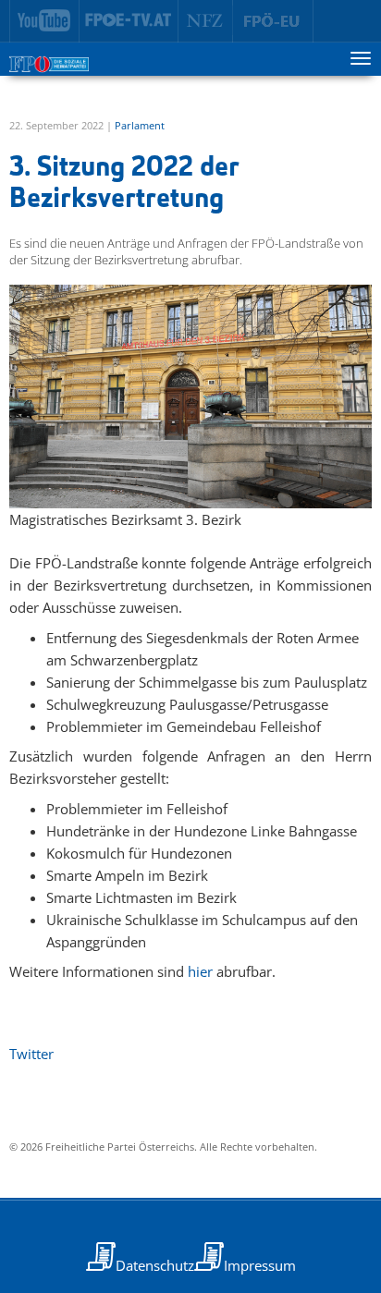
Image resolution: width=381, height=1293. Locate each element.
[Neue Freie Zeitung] (205, 21)
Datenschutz (155, 1265)
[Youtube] (44, 21)
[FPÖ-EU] (273, 21)
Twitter (31, 1053)
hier (200, 971)
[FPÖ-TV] (129, 21)
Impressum (260, 1265)
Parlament (140, 125)
